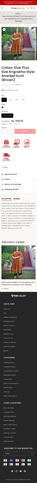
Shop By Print (9, 437)
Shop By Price (9, 441)
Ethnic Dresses (9, 420)
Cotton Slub (8, 116)
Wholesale (7, 330)
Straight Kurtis (9, 367)
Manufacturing (9, 346)
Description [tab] (6, 199)
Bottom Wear (9, 408)
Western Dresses (10, 416)
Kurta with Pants (10, 396)
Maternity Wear (9, 429)
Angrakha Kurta (10, 375)
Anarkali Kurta (9, 363)
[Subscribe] (31, 453)
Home (17, 14)
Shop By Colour (10, 433)
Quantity (4, 128)
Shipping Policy (9, 321)
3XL (11, 100)
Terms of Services (10, 317)
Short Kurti (8, 388)
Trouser (7, 392)
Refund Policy (9, 334)
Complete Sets (9, 412)
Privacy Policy (9, 326)
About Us (7, 309)
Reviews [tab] (16, 199)
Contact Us (8, 338)
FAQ (5, 313)
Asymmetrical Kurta (11, 371)
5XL (24, 100)
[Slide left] (14, 64)
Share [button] (6, 167)
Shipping (3, 124)
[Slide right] (23, 64)
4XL (18, 100)
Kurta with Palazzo (11, 383)
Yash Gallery (15, 479)
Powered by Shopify (25, 479)
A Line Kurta (8, 379)
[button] (28, 8)
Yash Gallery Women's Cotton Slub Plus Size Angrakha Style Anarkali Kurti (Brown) (18, 18)
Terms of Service (10, 342)
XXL (5, 100)
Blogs (6, 351)
